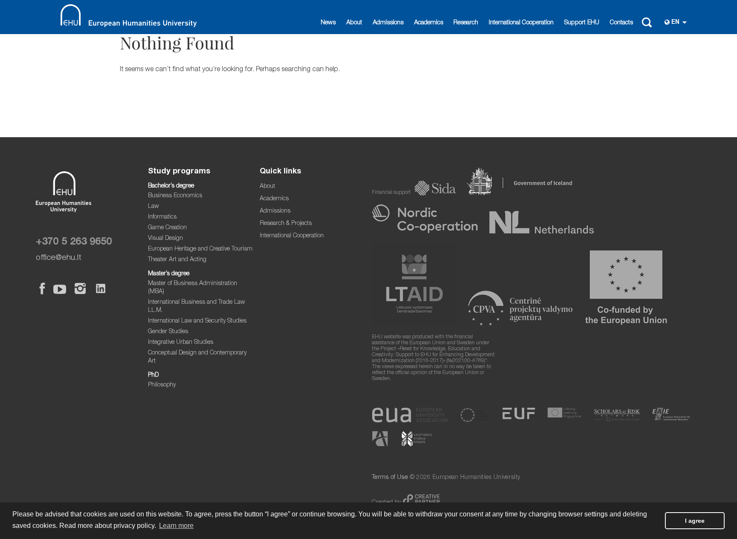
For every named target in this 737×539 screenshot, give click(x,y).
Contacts (621, 23)
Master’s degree (168, 274)
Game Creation (167, 228)
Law (153, 207)
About (354, 23)
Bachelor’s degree (171, 186)
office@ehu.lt (58, 258)
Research (465, 23)
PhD (153, 375)
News (328, 23)
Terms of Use (390, 478)
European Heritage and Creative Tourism (200, 249)
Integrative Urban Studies (180, 343)
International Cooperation (521, 23)
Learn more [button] (176, 525)
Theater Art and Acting (177, 260)
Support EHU (581, 23)
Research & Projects (286, 224)
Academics (428, 23)
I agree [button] (695, 520)
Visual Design (165, 239)
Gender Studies (168, 332)
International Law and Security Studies (197, 321)
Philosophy (162, 385)
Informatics (162, 217)
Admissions (388, 23)
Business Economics (175, 196)
